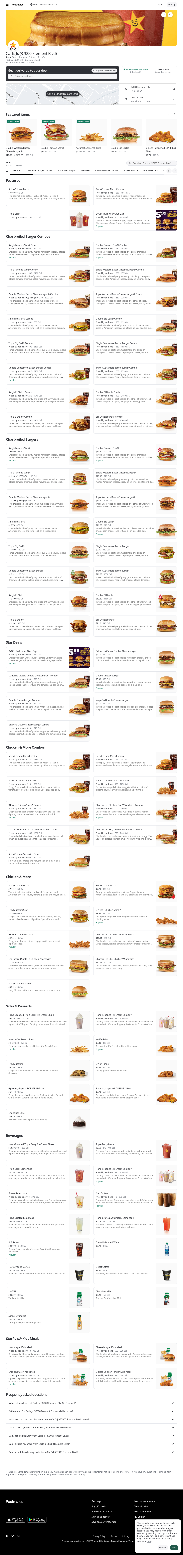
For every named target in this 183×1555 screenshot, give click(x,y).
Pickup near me (142, 1511)
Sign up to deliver (101, 1516)
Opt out (162, 1547)
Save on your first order (104, 1521)
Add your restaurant (102, 1511)
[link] (163, 14)
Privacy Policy (99, 1536)
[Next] (174, 114)
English (141, 1516)
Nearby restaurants (144, 1501)
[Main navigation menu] (7, 4)
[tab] (16, 170)
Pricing (125, 1536)
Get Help (96, 1501)
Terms (114, 1536)
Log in (160, 4)
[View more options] (170, 14)
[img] (62, 94)
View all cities (141, 1506)
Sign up (172, 4)
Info (43, 57)
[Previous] (169, 114)
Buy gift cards (99, 1506)
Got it (174, 1547)
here (149, 1541)
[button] (91, 1403)
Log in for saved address (106, 70)
